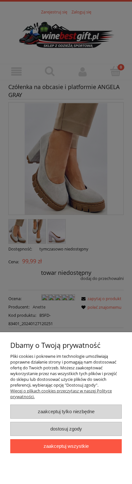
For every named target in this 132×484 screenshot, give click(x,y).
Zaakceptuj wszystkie (66, 446)
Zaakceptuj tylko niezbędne (66, 411)
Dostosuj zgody (66, 428)
